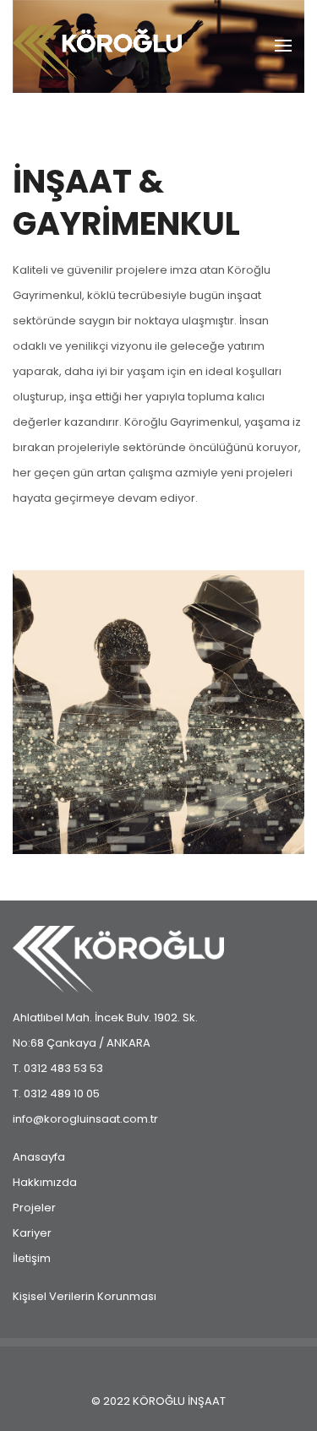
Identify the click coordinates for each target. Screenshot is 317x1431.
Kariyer (32, 1233)
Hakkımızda (45, 1182)
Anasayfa (39, 1157)
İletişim (32, 1258)
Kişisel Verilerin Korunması (84, 1296)
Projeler (34, 1208)
